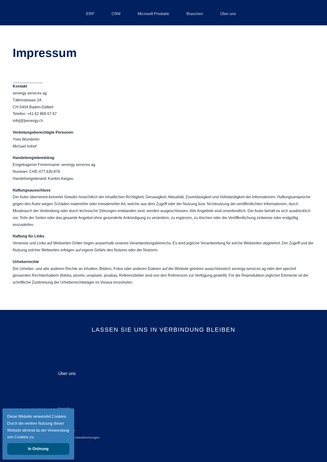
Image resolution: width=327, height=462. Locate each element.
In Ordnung (38, 449)
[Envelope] (179, 346)
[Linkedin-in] (147, 346)
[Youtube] (163, 346)
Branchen (194, 14)
